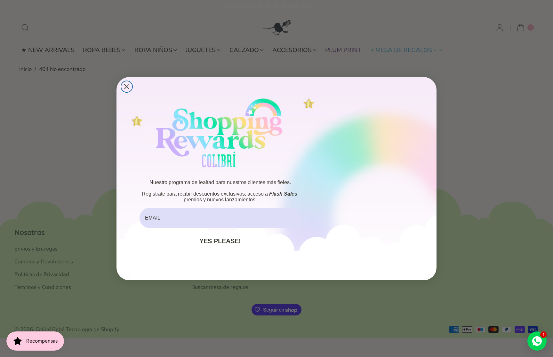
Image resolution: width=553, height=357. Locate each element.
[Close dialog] (126, 86)
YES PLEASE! (220, 240)
